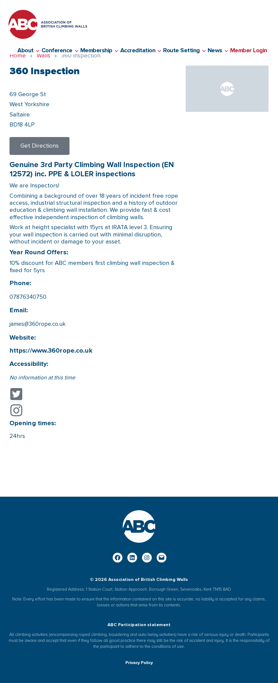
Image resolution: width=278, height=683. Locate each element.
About (25, 50)
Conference (57, 50)
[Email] (161, 557)
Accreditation (138, 50)
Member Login (248, 50)
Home (18, 55)
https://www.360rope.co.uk (51, 350)
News (215, 50)
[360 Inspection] (227, 89)
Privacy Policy (139, 662)
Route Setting (181, 50)
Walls (43, 55)
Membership (96, 50)
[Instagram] (147, 557)
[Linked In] (132, 557)
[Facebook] (117, 557)
